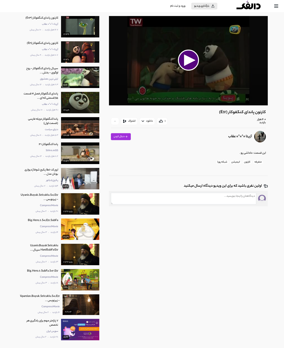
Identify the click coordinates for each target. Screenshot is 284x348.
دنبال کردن (119, 137)
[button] (188, 60)
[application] (188, 60)
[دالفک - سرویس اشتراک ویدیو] (251, 6)
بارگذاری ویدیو (201, 6)
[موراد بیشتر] (115, 121)
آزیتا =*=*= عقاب (240, 137)
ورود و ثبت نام (177, 6)
